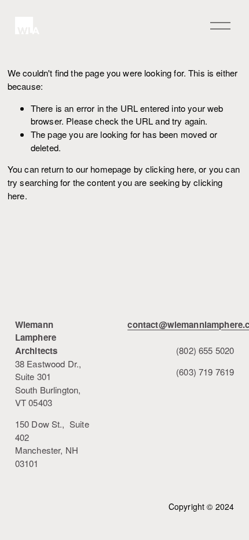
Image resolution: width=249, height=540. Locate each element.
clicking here (169, 169)
